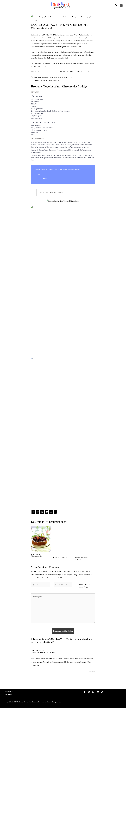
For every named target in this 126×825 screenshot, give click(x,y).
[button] (33, 512)
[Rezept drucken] (86, 87)
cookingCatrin (37, 650)
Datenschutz (9, 691)
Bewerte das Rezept (84, 584)
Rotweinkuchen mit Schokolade (81, 558)
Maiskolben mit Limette (60, 558)
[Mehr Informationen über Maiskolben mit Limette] (63, 540)
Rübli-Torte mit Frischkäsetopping (36, 555)
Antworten (91, 671)
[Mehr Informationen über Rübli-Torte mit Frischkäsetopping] (41, 538)
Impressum (8, 694)
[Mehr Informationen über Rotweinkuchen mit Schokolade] (85, 540)
